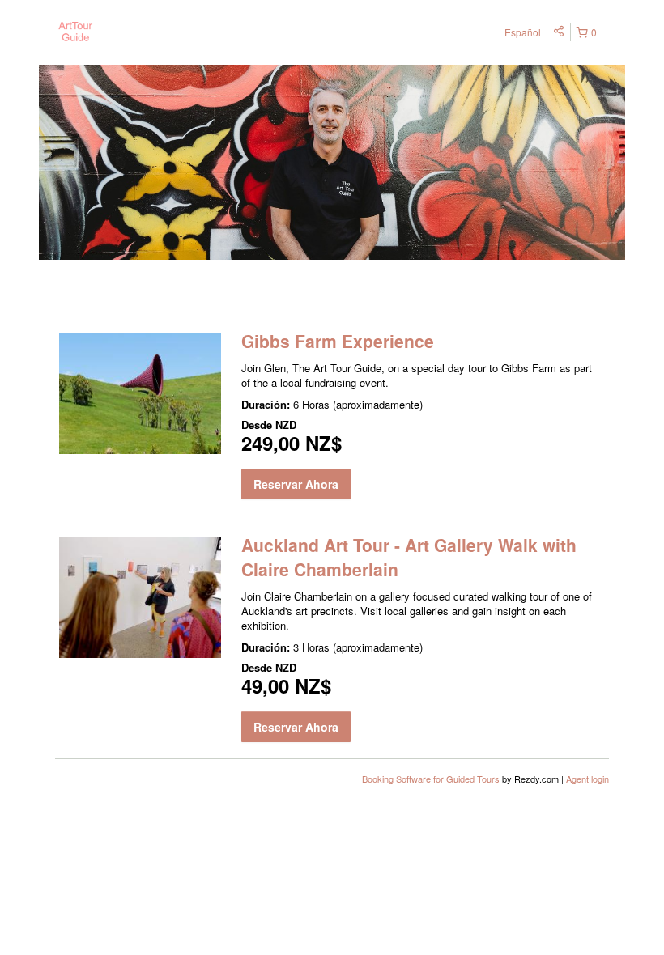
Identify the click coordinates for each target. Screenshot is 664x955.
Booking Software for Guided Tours (432, 778)
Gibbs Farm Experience (337, 341)
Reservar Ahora (295, 484)
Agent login (587, 778)
